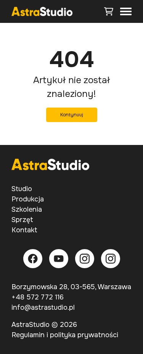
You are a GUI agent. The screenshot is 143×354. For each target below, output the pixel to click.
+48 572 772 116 (37, 297)
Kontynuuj (71, 115)
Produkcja (27, 199)
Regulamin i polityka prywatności (64, 335)
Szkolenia (26, 209)
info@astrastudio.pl (43, 307)
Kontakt (24, 230)
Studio (21, 189)
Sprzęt (22, 220)
